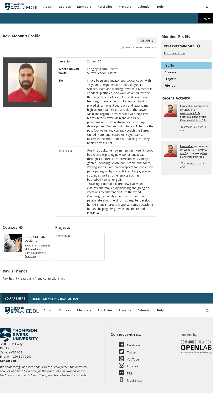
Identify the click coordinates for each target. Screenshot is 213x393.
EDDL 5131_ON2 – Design (37, 239)
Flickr (130, 373)
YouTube (132, 359)
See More (30, 256)
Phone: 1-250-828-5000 (16, 356)
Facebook (133, 345)
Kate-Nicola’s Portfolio (193, 120)
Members (84, 7)
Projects (125, 7)
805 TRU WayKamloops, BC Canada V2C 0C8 (11, 348)
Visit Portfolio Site (180, 46)
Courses (65, 7)
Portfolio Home (174, 53)
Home (36, 299)
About (48, 7)
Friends (170, 85)
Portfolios (105, 7)
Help (160, 7)
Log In (205, 18)
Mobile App (134, 380)
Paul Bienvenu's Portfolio (193, 155)
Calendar (144, 7)
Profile (169, 65)
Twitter (131, 352)
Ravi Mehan (186, 106)
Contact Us (8, 361)
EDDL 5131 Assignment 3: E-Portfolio (190, 113)
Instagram (133, 366)
